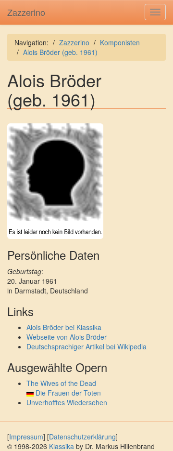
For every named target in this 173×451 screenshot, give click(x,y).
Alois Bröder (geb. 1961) (60, 52)
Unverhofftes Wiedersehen (66, 402)
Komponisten (120, 42)
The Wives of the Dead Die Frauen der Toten (63, 388)
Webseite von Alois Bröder (66, 337)
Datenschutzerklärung (82, 436)
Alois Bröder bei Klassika (63, 327)
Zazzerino (26, 12)
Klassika (61, 446)
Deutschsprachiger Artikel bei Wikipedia (86, 346)
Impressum (26, 436)
